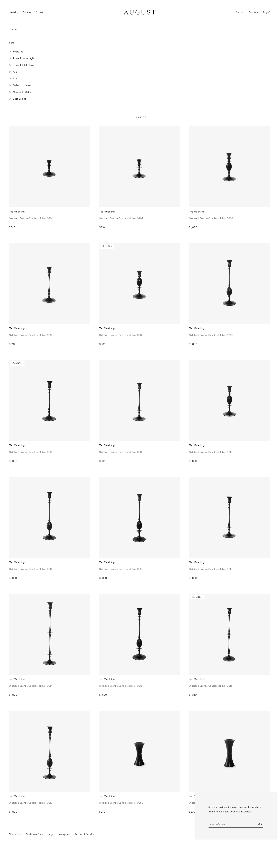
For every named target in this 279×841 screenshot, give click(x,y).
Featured (18, 51)
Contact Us (15, 834)
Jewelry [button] (13, 12)
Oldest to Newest (22, 85)
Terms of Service (84, 834)
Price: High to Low (23, 65)
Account (253, 12)
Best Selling (19, 98)
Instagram (64, 834)
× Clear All (140, 117)
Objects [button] (27, 12)
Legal (51, 834)
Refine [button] (14, 29)
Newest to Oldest (22, 92)
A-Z (15, 71)
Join (260, 824)
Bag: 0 (266, 12)
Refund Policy (107, 834)
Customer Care (34, 834)
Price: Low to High (23, 58)
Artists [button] (39, 12)
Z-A (15, 78)
